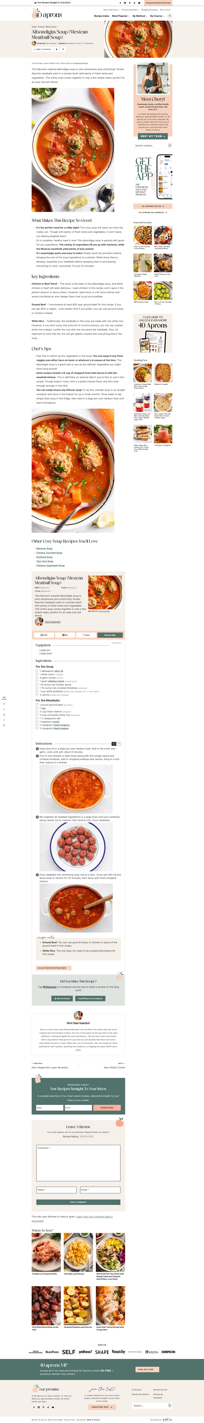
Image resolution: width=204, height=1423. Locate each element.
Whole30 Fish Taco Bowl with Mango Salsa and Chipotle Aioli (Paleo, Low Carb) (110, 1276)
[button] (63, 49)
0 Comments (88, 43)
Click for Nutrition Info (52, 968)
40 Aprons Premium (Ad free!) (158, 3)
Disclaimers (81, 1420)
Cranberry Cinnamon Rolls (44, 1274)
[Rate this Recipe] (56, 49)
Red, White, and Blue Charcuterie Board (162, 247)
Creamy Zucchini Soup (49, 552)
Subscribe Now (100, 1407)
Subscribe (107, 1108)
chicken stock (56, 681)
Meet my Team (151, 136)
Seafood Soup (44, 557)
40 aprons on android (151, 212)
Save (87, 635)
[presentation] (46, 1252)
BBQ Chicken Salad (141, 302)
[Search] (170, 145)
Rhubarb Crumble (161, 384)
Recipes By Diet (160, 1390)
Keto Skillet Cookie (114, 1065)
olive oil (58, 671)
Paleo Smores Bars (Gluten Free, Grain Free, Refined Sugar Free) (141, 448)
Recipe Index (101, 16)
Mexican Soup (44, 548)
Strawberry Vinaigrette (162, 445)
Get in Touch (165, 10)
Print (45, 635)
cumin (55, 721)
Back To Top (92, 1420)
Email (85, 1189)
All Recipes (137, 1390)
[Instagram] (125, 2)
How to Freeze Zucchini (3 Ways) (162, 303)
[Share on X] (4, 714)
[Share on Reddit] (4, 720)
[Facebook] (120, 2)
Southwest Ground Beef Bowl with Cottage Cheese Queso (142, 386)
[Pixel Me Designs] (167, 1420)
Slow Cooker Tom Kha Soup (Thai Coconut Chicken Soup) (162, 416)
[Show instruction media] (114, 744)
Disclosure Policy (81, 63)
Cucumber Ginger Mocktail (140, 275)
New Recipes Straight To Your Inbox (54, 3)
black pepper (61, 728)
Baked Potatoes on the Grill (162, 275)
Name (42, 1189)
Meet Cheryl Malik (55, 1420)
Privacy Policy (69, 1420)
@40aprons (50, 987)
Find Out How (145, 1369)
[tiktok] (134, 2)
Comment (44, 1148)
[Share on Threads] (4, 725)
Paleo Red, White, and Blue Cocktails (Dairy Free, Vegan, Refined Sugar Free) (142, 416)
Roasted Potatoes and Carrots (78, 1327)
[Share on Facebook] (4, 709)
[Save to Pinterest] (4, 704)
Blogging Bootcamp (150, 10)
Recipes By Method (140, 1394)
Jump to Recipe (43, 49)
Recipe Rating (70, 1136)
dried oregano (62, 725)
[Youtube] (139, 2)
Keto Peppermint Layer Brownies (50, 1065)
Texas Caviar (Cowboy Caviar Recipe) (142, 247)
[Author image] (34, 43)
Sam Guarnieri (50, 43)
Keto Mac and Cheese (74, 1274)
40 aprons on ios (151, 206)
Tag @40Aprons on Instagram (90, 998)
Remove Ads (110, 635)
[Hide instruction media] (118, 744)
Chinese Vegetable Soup (50, 565)
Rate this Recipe (63, 998)
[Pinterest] (129, 2)
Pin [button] (66, 635)
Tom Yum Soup (44, 561)
